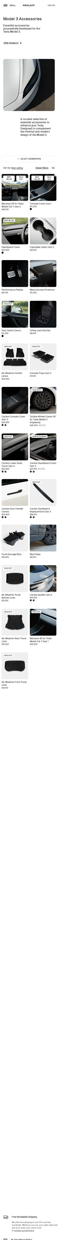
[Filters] (53, 168)
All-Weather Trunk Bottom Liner (11, 596)
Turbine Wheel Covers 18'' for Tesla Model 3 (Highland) (43, 419)
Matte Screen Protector (42, 289)
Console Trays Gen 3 (40, 373)
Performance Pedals (12, 289)
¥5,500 (5, 600)
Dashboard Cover (11, 247)
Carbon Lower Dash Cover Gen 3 (12, 464)
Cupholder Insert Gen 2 (42, 247)
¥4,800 (33, 250)
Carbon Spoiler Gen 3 (41, 594)
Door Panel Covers (11, 330)
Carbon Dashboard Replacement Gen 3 (40, 510)
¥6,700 (5, 292)
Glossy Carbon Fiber (5, 425)
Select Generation (29, 158)
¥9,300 (33, 333)
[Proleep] (29, 5)
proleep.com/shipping (24, 1230)
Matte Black (31, 209)
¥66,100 (33, 514)
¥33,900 (5, 422)
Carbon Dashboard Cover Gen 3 (43, 464)
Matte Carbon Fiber (3, 425)
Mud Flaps (35, 554)
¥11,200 (33, 206)
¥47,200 (33, 597)
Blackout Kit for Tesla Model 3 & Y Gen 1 (41, 640)
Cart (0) (51, 6)
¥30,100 (5, 209)
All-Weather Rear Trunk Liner (14, 640)
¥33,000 (34, 644)
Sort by (6, 167)
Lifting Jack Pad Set (40, 330)
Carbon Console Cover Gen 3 (13, 418)
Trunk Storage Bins (11, 554)
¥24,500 (5, 250)
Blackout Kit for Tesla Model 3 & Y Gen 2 (13, 205)
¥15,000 (5, 557)
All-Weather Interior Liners (12, 374)
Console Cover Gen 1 (40, 203)
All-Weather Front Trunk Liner (14, 683)
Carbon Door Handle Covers (12, 510)
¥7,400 (33, 376)
